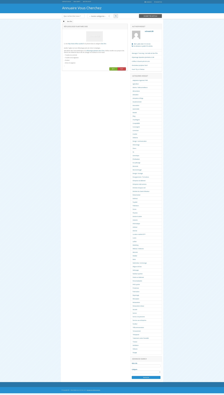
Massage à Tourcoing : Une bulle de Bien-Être (145, 53)
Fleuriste (135, 213)
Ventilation (136, 345)
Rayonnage (136, 295)
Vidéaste (135, 349)
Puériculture (136, 291)
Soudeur (135, 324)
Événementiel (136, 195)
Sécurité (135, 309)
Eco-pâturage (136, 163)
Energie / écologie (138, 173)
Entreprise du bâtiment (139, 180)
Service (135, 313)
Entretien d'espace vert (139, 188)
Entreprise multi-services (139, 184)
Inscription (159, 2)
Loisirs (134, 238)
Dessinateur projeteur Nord (139, 65)
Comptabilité (136, 123)
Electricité (135, 166)
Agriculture (136, 84)
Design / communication (140, 141)
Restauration (136, 302)
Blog (134, 116)
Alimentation (136, 91)
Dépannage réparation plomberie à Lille (143, 57)
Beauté (135, 112)
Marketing (135, 245)
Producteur (136, 288)
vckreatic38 (149, 31)
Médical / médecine (138, 248)
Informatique (136, 223)
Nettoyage (136, 270)
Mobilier (135, 256)
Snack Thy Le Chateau (138, 69)
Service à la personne (139, 317)
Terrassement (137, 331)
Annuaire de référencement (93, 390)
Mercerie (135, 252)
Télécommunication (138, 327)
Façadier (135, 202)
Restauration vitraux (138, 306)
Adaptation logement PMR (140, 80)
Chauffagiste (136, 120)
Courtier (135, 134)
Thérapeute (136, 334)
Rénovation (136, 299)
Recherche (146, 377)
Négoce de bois (137, 266)
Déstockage (136, 145)
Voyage (135, 352)
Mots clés (134, 363)
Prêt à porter (136, 284)
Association (136, 105)
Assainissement (137, 102)
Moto (134, 259)
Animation (135, 94)
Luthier (135, 241)
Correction (136, 130)
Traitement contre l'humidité (141, 338)
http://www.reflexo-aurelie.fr (76, 43)
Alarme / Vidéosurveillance (140, 87)
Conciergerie (136, 127)
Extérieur (135, 198)
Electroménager (137, 170)
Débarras (135, 137)
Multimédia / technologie (140, 263)
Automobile (136, 109)
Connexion (149, 2)
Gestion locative (137, 216)
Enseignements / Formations (141, 177)
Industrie (135, 220)
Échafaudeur (136, 159)
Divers (134, 148)
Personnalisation (137, 281)
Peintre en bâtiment (138, 277)
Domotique (136, 155)
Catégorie (134, 369)
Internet (135, 231)
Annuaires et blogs (138, 98)
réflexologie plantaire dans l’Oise (95, 50)
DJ (133, 152)
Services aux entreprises (139, 320)
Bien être (69, 21)
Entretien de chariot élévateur (141, 191)
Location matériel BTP (139, 234)
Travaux (135, 342)
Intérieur (135, 227)
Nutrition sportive (138, 274)
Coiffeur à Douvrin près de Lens (141, 61)
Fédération (136, 205)
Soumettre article (150, 16)
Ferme (134, 209)
